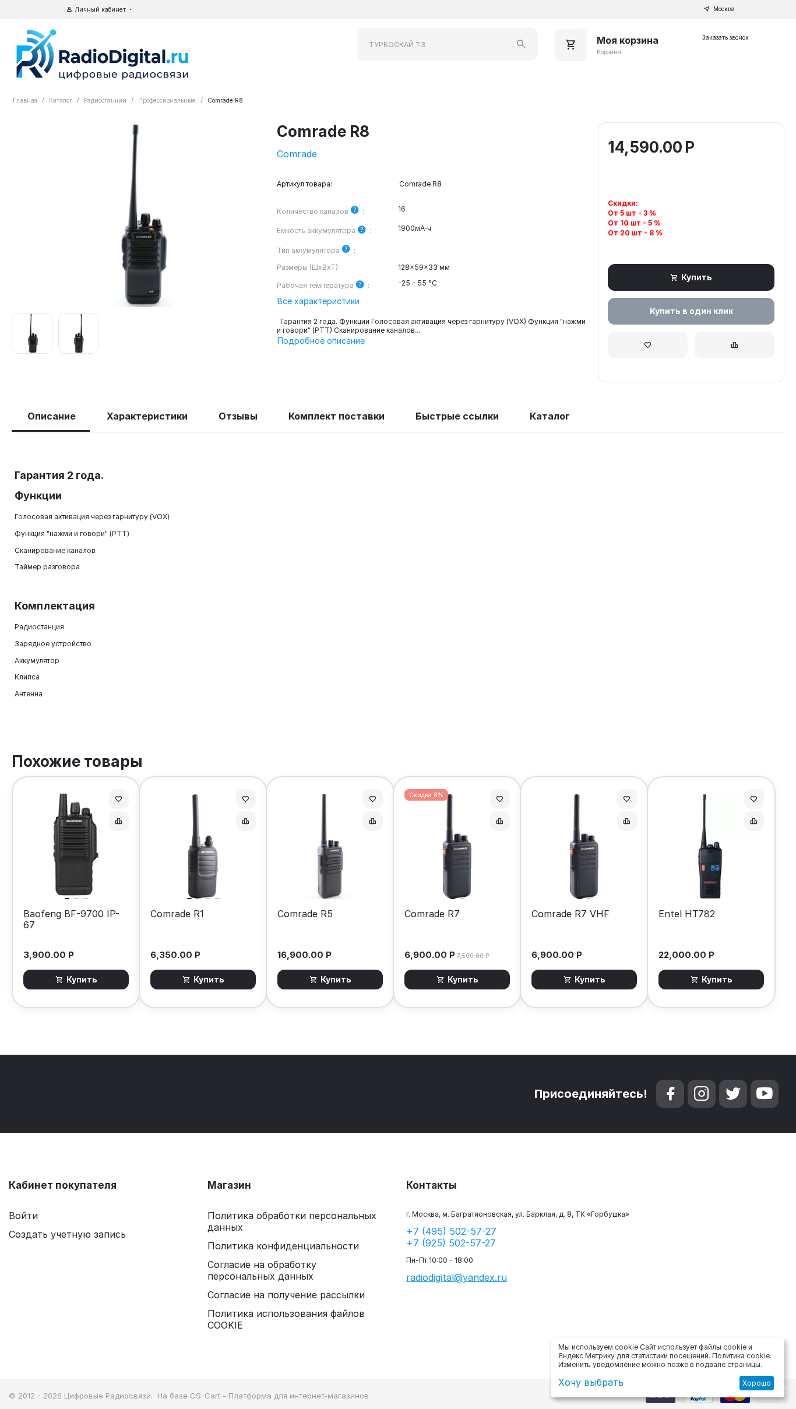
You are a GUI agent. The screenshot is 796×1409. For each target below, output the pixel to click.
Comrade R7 (432, 914)
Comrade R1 (177, 914)
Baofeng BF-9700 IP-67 (71, 919)
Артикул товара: (304, 183)
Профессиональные (167, 100)
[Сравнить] (734, 345)
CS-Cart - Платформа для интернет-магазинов (279, 1395)
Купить (696, 277)
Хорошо (756, 1383)
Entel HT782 (686, 914)
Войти (23, 1215)
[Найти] (521, 44)
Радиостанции (105, 100)
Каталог (60, 100)
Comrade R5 (305, 914)
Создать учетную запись (67, 1234)
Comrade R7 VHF (570, 914)
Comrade (297, 154)
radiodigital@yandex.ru (456, 1277)
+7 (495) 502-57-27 (451, 1231)
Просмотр (76, 884)
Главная (25, 100)
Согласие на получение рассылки (286, 1295)
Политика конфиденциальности (283, 1246)
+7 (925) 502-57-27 (451, 1243)
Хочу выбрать (591, 1382)
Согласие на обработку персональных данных (261, 1270)
